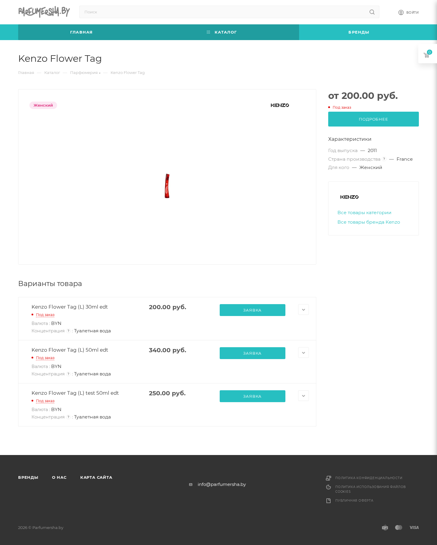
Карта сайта (96, 477)
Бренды (28, 477)
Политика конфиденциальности (369, 478)
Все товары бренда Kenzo (368, 222)
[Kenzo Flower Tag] (167, 186)
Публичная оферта (354, 501)
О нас (59, 477)
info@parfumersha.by (222, 484)
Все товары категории (364, 212)
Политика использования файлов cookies (370, 489)
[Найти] (372, 12)
